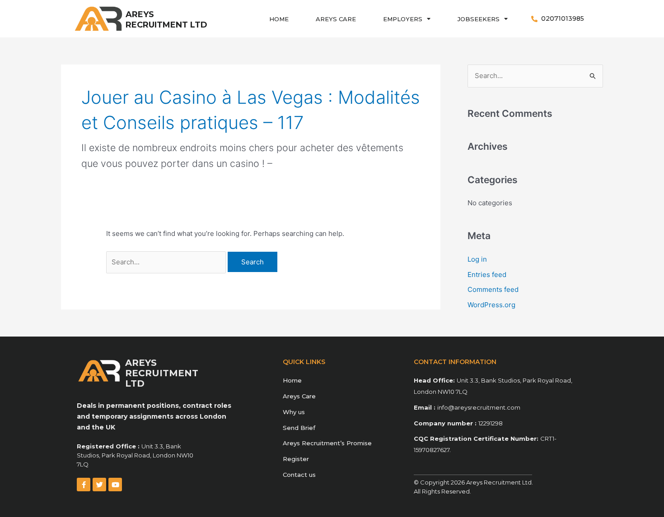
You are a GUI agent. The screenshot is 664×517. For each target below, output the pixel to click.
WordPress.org (491, 304)
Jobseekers (479, 19)
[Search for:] (167, 262)
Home (279, 19)
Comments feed (493, 289)
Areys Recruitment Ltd (166, 19)
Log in (477, 259)
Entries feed (487, 274)
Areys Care (336, 19)
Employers (402, 19)
